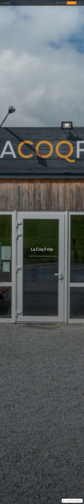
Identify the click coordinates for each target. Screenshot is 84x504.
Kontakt (63, 2)
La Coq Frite (5, 3)
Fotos (58, 2)
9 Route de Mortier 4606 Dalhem (43, 256)
